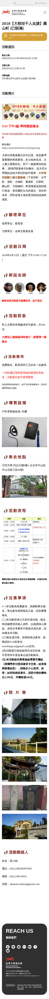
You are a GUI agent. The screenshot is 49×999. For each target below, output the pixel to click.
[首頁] (14, 12)
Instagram (19, 947)
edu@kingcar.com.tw (15, 976)
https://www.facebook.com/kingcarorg (21, 147)
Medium (30, 947)
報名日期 (6, 55)
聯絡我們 (8, 951)
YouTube (13, 947)
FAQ (35, 947)
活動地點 (6, 75)
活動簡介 (8, 93)
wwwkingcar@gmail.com (31, 976)
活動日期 (6, 65)
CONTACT (42, 3)
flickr (24, 947)
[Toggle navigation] (45, 12)
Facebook (8, 947)
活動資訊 (8, 47)
